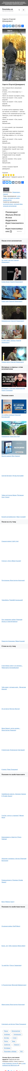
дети (18, 196)
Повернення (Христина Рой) (11, 436)
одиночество (7, 200)
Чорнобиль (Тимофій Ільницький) (12, 600)
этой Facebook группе (9, 1063)
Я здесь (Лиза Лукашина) (10, 769)
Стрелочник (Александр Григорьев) (13, 750)
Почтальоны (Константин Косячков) (13, 580)
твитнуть (19, 231)
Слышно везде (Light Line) (10, 541)
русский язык (18, 204)
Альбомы (7, 1034)
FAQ (21, 1051)
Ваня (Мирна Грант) (8, 901)
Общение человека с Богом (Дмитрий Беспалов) (14, 859)
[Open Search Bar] (19, 10)
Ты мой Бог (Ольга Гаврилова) (12, 965)
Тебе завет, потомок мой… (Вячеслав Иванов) (14, 688)
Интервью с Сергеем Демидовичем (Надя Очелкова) (13, 389)
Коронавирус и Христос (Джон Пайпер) (11, 838)
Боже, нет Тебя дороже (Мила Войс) (13, 946)
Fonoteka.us (7, 9)
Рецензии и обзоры (10, 1051)
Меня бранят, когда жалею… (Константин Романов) (11, 729)
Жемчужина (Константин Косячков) (13, 1004)
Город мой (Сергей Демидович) (12, 301)
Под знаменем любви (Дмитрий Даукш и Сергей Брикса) (12, 620)
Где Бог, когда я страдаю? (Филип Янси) (13, 816)
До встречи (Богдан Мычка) (11, 709)
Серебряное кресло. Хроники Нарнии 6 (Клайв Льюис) (14, 795)
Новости (16, 1044)
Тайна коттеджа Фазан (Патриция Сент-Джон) (13, 496)
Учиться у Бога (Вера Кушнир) (11, 561)
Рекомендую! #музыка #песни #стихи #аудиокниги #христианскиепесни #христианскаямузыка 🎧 (15, 222)
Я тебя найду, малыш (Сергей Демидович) (11, 341)
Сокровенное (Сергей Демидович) (13, 321)
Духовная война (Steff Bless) (11, 926)
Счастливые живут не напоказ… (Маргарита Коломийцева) (12, 666)
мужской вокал (8, 204)
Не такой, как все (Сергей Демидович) (10, 261)
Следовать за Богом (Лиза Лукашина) (14, 1024)
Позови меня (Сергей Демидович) (13, 362)
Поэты (6, 1041)
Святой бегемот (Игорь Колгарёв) (13, 475)
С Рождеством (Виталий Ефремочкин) (14, 985)
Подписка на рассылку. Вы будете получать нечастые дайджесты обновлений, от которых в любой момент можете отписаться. (14, 3)
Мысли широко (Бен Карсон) (11, 456)
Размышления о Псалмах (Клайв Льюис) (12, 881)
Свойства (7, 1044)
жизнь (5, 198)
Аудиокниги (17, 1034)
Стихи (14, 1038)
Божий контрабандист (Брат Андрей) (14, 517)
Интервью (7, 1048)
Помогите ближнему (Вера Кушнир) (13, 641)
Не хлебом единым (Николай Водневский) (11, 416)
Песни (6, 1031)
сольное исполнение (9, 206)
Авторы (6, 1038)
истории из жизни (13, 198)
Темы (13, 1041)
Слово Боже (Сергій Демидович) (12, 282)
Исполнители (16, 1031)
